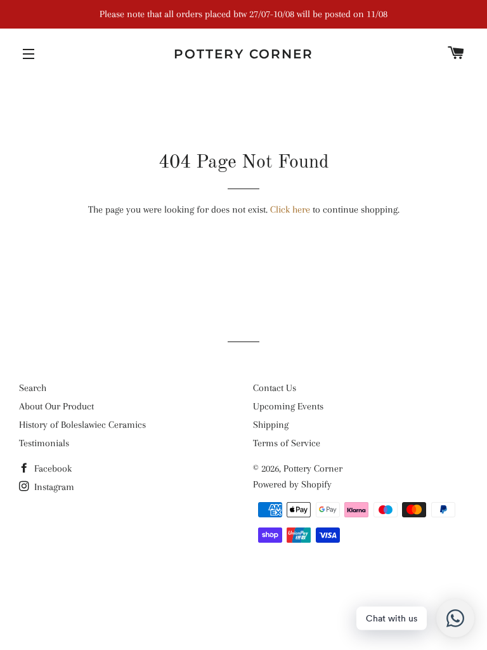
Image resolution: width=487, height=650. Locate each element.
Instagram (53, 487)
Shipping (271, 424)
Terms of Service (286, 443)
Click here (290, 209)
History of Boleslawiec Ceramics (82, 424)
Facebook (52, 468)
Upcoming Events (288, 406)
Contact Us (274, 388)
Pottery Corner (243, 54)
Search (32, 388)
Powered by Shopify (292, 484)
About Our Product (56, 406)
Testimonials (44, 443)
